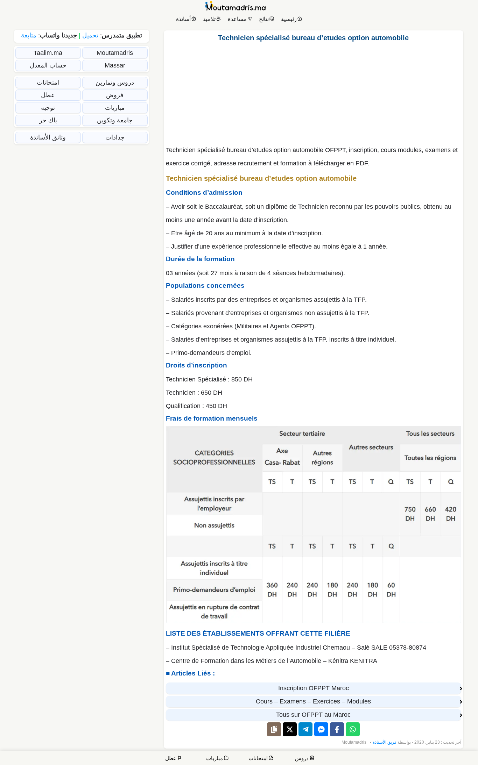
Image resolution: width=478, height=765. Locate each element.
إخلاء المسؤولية (368, 759)
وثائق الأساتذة (48, 137)
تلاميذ (209, 19)
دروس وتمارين (115, 82)
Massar (115, 65)
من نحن (443, 759)
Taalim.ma (48, 52)
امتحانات (48, 82)
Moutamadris (354, 742)
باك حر (48, 120)
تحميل (90, 35)
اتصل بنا (464, 759)
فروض (115, 95)
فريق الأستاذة (384, 742)
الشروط (335, 759)
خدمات (420, 759)
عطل (48, 95)
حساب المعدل (48, 65)
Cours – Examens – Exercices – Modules (313, 701)
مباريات (115, 107)
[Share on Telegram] (305, 729)
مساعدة (237, 19)
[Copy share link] (274, 729)
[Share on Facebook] (337, 729)
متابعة (28, 35)
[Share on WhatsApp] (353, 729)
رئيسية (289, 19)
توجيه (48, 107)
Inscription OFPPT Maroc (313, 688)
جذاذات (115, 137)
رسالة (399, 759)
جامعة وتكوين (115, 120)
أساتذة (183, 19)
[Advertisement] (313, 92)
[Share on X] (290, 729)
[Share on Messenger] (321, 729)
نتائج (264, 19)
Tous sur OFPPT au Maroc (313, 714)
